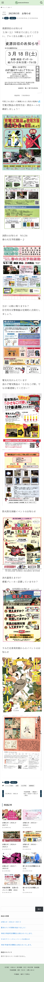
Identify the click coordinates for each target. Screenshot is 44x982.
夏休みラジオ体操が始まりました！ (13, 927)
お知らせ (12, 18)
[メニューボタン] (2, 2)
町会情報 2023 (21, 967)
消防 (17, 786)
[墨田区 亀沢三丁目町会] (22, 2)
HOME (7, 967)
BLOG (23, 970)
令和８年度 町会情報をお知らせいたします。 (17, 933)
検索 (39, 909)
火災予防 (23, 786)
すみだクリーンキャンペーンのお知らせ (15, 939)
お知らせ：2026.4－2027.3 (11, 922)
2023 (6, 18)
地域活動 (36, 967)
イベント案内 (9, 786)
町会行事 (30, 967)
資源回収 (31, 786)
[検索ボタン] (41, 2)
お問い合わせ (30, 970)
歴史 (19, 970)
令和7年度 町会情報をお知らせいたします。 (16, 945)
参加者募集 (13, 970)
